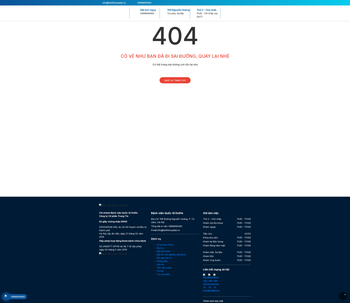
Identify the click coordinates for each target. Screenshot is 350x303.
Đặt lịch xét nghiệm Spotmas (171, 254)
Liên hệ (160, 264)
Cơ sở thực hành (165, 244)
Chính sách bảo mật (213, 301)
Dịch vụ (160, 248)
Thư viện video (164, 267)
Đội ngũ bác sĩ (164, 257)
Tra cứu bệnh (163, 274)
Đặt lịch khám (163, 251)
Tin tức (160, 271)
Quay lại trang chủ (175, 80)
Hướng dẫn (162, 261)
